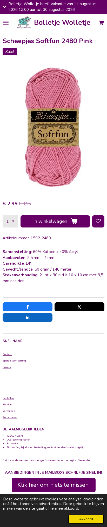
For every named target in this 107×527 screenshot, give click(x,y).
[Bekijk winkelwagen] (101, 23)
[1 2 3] (10, 221)
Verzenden (9, 411)
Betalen (7, 404)
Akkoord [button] (86, 519)
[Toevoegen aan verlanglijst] (98, 221)
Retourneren (10, 417)
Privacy (7, 367)
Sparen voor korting (14, 361)
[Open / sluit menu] (5, 23)
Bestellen (8, 398)
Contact (7, 354)
